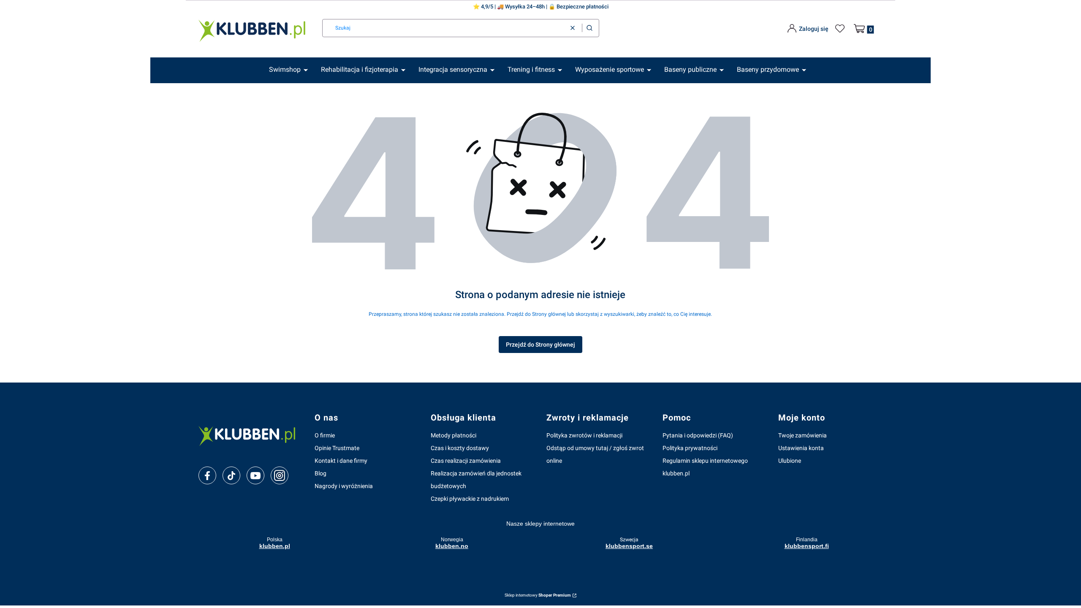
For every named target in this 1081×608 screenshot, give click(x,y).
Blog (320, 473)
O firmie (325, 435)
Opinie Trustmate (337, 448)
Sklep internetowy (538, 595)
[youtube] (255, 475)
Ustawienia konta (801, 448)
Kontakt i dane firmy (341, 460)
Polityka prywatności (690, 448)
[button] (589, 28)
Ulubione (789, 460)
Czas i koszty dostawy (460, 448)
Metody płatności (453, 435)
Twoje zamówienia (802, 435)
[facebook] (207, 475)
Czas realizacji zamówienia (466, 460)
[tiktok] (232, 475)
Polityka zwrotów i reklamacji (584, 435)
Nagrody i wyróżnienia (344, 486)
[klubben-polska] (249, 435)
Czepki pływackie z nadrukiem (470, 498)
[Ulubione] (841, 29)
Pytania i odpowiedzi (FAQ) (698, 435)
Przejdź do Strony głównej (540, 344)
